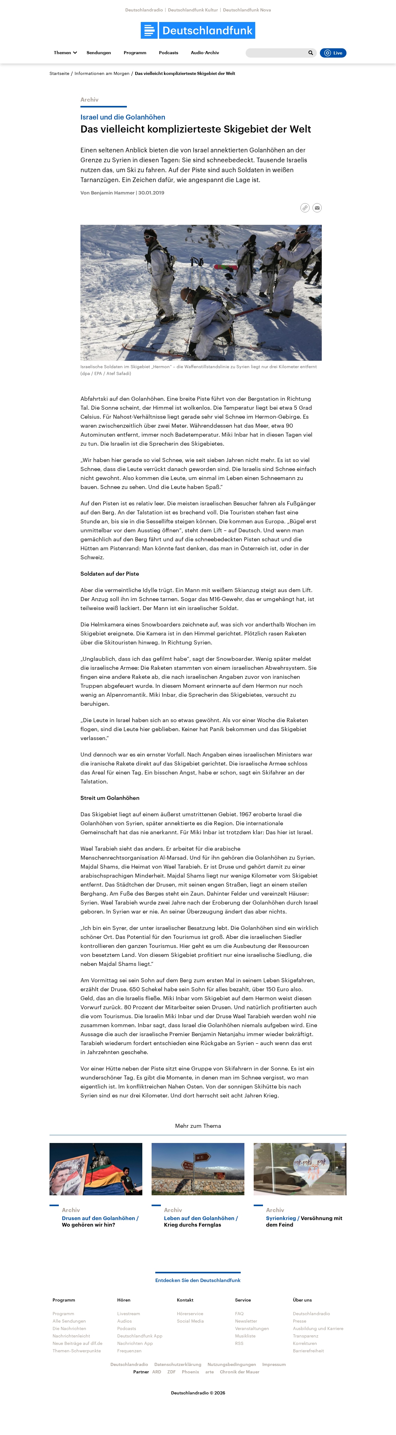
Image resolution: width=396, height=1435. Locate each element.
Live (338, 53)
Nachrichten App (135, 1343)
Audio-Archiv (205, 52)
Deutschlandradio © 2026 (198, 1392)
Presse (299, 1321)
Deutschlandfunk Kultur (193, 9)
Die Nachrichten (69, 1328)
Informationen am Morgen (102, 73)
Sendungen (99, 52)
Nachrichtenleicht (71, 1335)
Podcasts (168, 52)
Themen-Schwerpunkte (77, 1350)
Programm (135, 52)
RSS (239, 1343)
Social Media (190, 1321)
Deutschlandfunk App (139, 1335)
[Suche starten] (310, 53)
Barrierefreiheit (308, 1350)
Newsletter (246, 1321)
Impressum (274, 1364)
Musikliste (245, 1335)
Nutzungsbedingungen (232, 1364)
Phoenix (190, 1371)
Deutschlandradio (144, 9)
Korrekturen (305, 1343)
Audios (124, 1321)
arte (209, 1371)
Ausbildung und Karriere (318, 1328)
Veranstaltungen (252, 1328)
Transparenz (305, 1335)
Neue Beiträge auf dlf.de (77, 1343)
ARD (156, 1371)
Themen (62, 52)
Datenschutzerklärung (177, 1364)
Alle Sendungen (69, 1321)
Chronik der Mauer (240, 1371)
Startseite (59, 73)
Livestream (128, 1313)
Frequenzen (129, 1350)
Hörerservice (190, 1313)
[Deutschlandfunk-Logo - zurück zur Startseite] (198, 30)
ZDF (171, 1371)
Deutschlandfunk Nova (247, 9)
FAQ (239, 1313)
